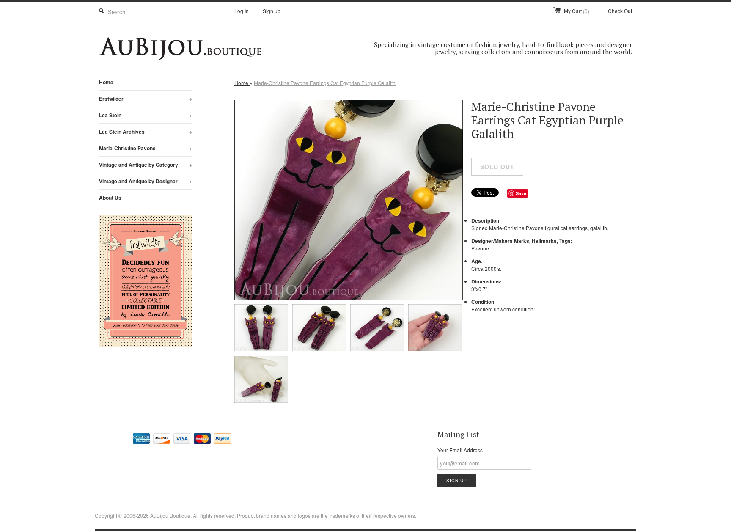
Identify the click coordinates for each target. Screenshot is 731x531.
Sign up (271, 10)
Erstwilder (145, 98)
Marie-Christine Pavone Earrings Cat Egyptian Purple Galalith (325, 82)
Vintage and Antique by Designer (145, 181)
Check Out (620, 10)
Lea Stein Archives (145, 131)
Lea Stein (145, 115)
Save (521, 193)
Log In (241, 10)
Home (106, 82)
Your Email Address (460, 450)
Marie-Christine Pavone (145, 148)
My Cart (576, 10)
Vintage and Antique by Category (145, 164)
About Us (110, 197)
